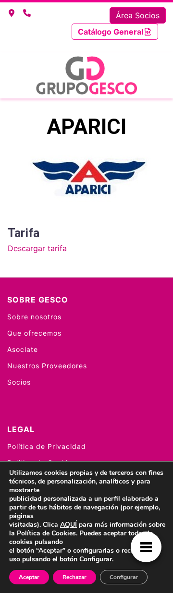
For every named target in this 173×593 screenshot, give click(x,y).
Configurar (95, 559)
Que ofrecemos (34, 333)
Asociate (22, 349)
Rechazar (74, 577)
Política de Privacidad (46, 446)
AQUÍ (68, 524)
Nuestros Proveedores (47, 366)
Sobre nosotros (34, 317)
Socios (19, 382)
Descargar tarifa (37, 248)
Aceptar (29, 577)
